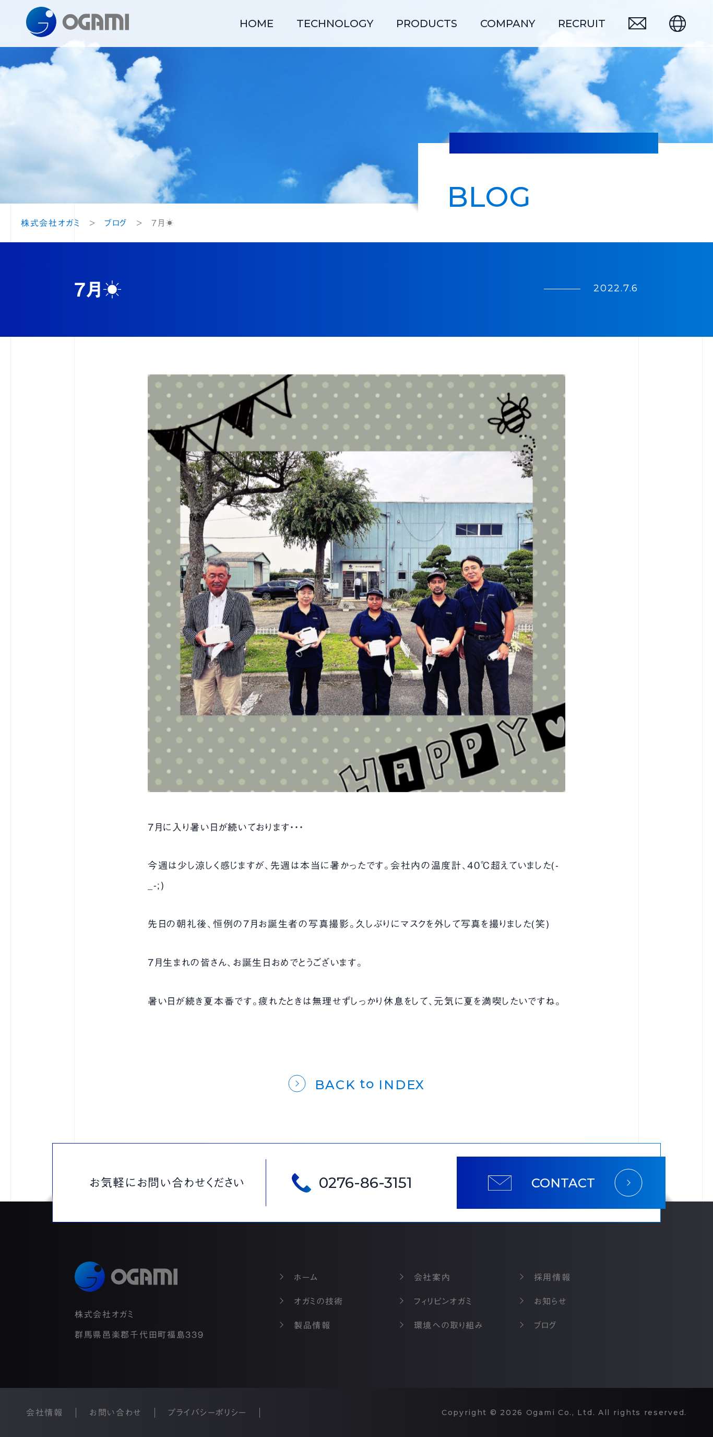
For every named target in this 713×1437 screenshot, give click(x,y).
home (257, 23)
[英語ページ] (677, 23)
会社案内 (432, 1277)
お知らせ (550, 1301)
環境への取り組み (449, 1325)
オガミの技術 (318, 1301)
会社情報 (44, 1412)
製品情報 (312, 1325)
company (507, 23)
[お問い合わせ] (637, 23)
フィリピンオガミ (443, 1301)
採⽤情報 (552, 1277)
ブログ (545, 1325)
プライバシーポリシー (207, 1412)
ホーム (306, 1277)
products (426, 23)
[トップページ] (77, 23)
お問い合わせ (115, 1412)
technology (334, 23)
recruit (581, 23)
